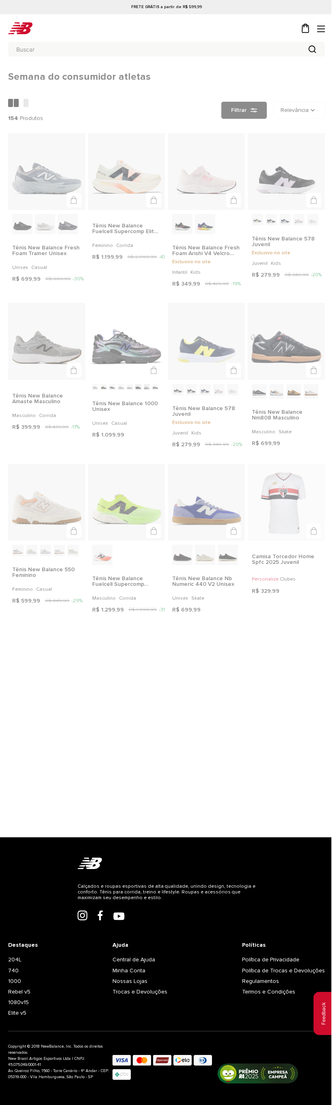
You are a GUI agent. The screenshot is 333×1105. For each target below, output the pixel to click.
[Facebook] (97, 939)
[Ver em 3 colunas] (26, 104)
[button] (72, 199)
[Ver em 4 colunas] (14, 104)
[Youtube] (115, 939)
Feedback (317, 1013)
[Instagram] (79, 939)
